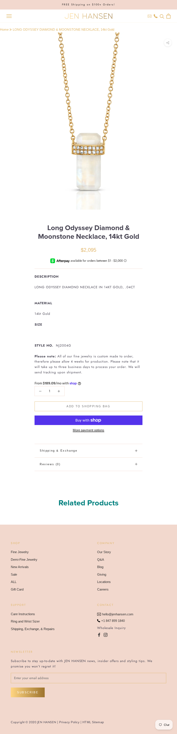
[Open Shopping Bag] (168, 16)
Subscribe (27, 692)
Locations (104, 582)
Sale (14, 574)
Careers (103, 589)
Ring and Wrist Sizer (25, 621)
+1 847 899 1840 (113, 621)
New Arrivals (20, 567)
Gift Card (17, 589)
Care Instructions (23, 614)
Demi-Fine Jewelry (24, 559)
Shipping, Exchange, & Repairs (33, 629)
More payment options (88, 430)
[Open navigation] (9, 16)
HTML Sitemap (93, 722)
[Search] (162, 16)
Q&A (100, 559)
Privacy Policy (69, 722)
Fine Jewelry (20, 552)
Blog (100, 567)
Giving (101, 574)
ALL (13, 582)
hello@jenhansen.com (117, 614)
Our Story (104, 552)
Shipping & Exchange (58, 450)
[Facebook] (99, 634)
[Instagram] (105, 634)
